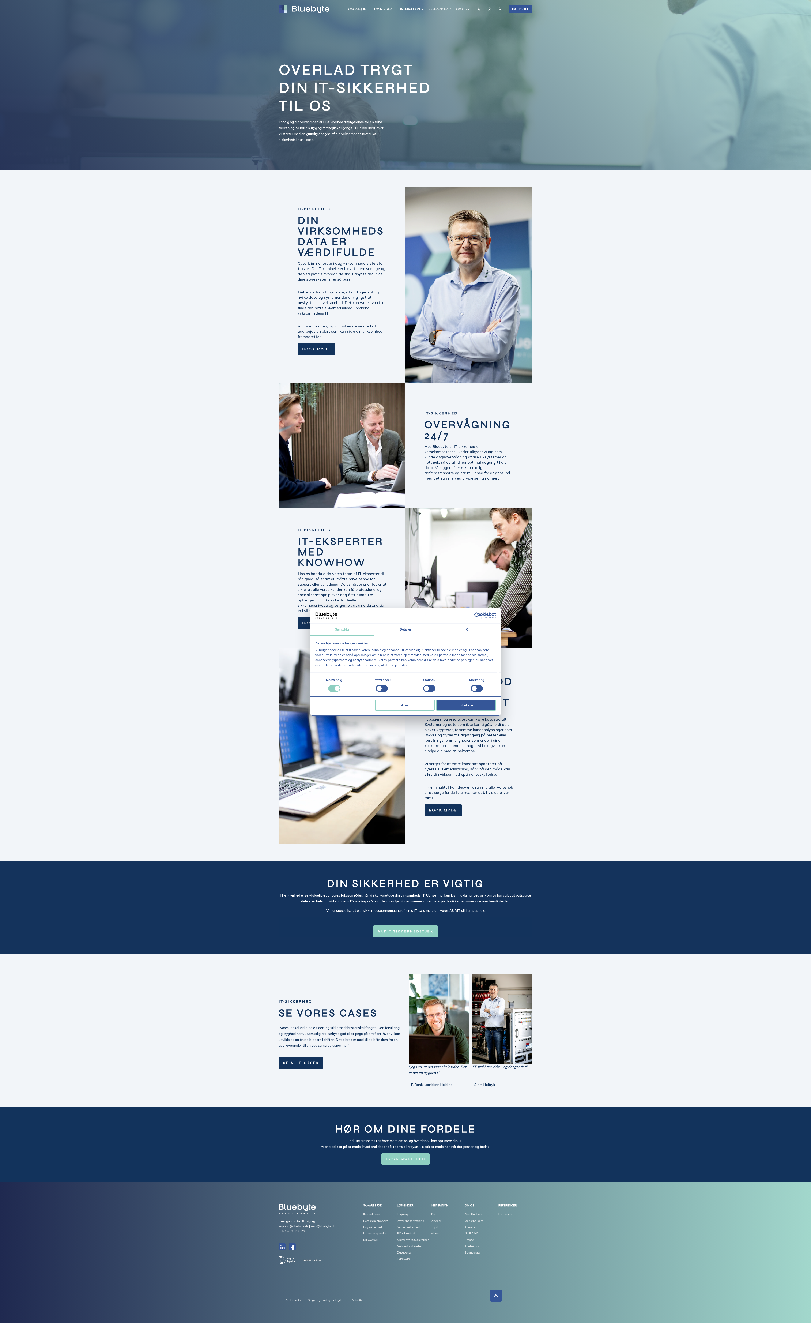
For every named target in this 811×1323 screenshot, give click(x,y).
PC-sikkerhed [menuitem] (406, 1233)
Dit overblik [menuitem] (370, 1240)
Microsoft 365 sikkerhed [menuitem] (413, 1240)
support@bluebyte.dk (293, 1226)
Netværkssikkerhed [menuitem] (410, 1246)
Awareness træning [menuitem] (410, 1221)
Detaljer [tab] (405, 629)
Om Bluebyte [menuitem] (474, 1214)
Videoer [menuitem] (436, 1221)
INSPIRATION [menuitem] (410, 9)
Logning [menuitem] (402, 1214)
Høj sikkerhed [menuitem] (372, 1227)
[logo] (297, 1209)
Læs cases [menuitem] (505, 1214)
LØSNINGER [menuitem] (383, 9)
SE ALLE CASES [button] (301, 1063)
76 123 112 (297, 1231)
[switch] (382, 688)
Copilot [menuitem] (436, 1227)
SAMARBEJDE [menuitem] (356, 9)
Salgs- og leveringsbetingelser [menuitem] (326, 1300)
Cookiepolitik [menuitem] (293, 1300)
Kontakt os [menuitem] (472, 1246)
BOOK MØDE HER (405, 1159)
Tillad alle (466, 705)
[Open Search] (500, 9)
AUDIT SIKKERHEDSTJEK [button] (405, 931)
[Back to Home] (304, 9)
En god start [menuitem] (371, 1214)
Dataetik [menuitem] (357, 1300)
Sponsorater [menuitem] (473, 1252)
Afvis (405, 705)
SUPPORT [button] (520, 8)
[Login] (490, 9)
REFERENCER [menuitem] (438, 9)
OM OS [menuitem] (461, 9)
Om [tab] (468, 629)
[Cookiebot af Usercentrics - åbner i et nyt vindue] (477, 615)
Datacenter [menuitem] (405, 1252)
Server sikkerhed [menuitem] (408, 1227)
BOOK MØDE (316, 349)
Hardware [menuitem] (404, 1259)
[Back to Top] (496, 1296)
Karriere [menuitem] (470, 1227)
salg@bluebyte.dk (323, 1226)
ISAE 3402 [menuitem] (472, 1233)
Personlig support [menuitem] (375, 1221)
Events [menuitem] (435, 1214)
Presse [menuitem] (469, 1240)
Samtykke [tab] (342, 629)
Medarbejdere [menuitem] (474, 1221)
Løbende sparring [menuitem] (375, 1233)
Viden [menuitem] (435, 1233)
